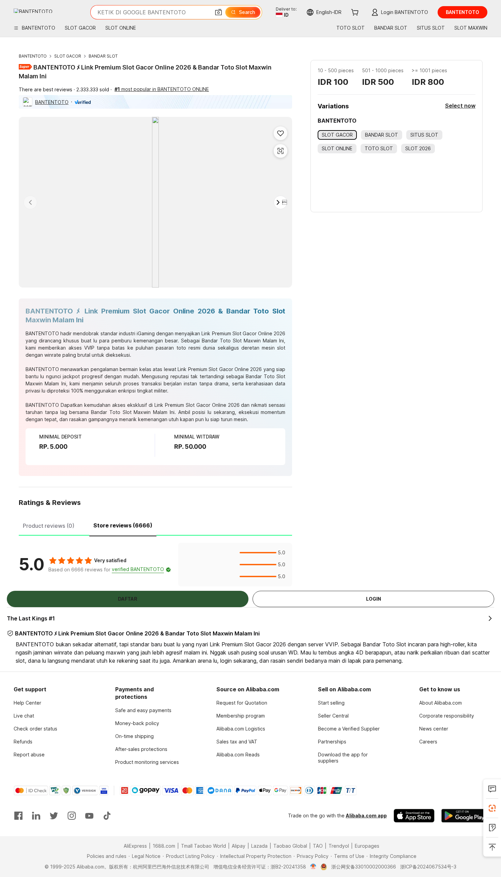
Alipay (238, 846)
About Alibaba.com (440, 703)
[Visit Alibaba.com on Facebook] (18, 815)
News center (433, 729)
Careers (428, 741)
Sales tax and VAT (236, 741)
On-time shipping (134, 736)
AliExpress (135, 846)
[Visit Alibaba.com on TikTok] (107, 815)
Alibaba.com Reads (238, 754)
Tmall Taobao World (203, 846)
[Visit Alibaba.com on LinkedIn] (36, 815)
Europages (367, 846)
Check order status (35, 729)
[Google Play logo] (33, 11)
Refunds (23, 741)
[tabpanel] (155, 564)
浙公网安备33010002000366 (363, 867)
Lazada (259, 846)
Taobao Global (290, 846)
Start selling (331, 703)
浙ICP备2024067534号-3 (428, 867)
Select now (460, 105)
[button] (218, 12)
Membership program (240, 716)
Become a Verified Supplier (349, 729)
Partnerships (332, 741)
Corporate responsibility (446, 716)
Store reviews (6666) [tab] (122, 525)
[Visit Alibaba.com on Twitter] (54, 815)
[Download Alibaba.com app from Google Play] (464, 815)
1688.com (164, 846)
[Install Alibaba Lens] (492, 808)
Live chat (24, 716)
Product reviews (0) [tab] (48, 525)
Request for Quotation (241, 703)
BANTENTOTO (33, 56)
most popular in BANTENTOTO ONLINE (162, 89)
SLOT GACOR (67, 56)
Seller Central (333, 716)
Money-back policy (137, 723)
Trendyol (339, 846)
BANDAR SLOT (103, 56)
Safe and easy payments (143, 710)
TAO (318, 846)
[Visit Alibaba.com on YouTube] (89, 815)
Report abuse (29, 754)
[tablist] (155, 525)
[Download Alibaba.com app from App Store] (414, 815)
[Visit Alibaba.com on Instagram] (71, 815)
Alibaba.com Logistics (240, 729)
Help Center (27, 703)
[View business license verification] (313, 866)
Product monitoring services (147, 762)
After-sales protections (141, 749)
